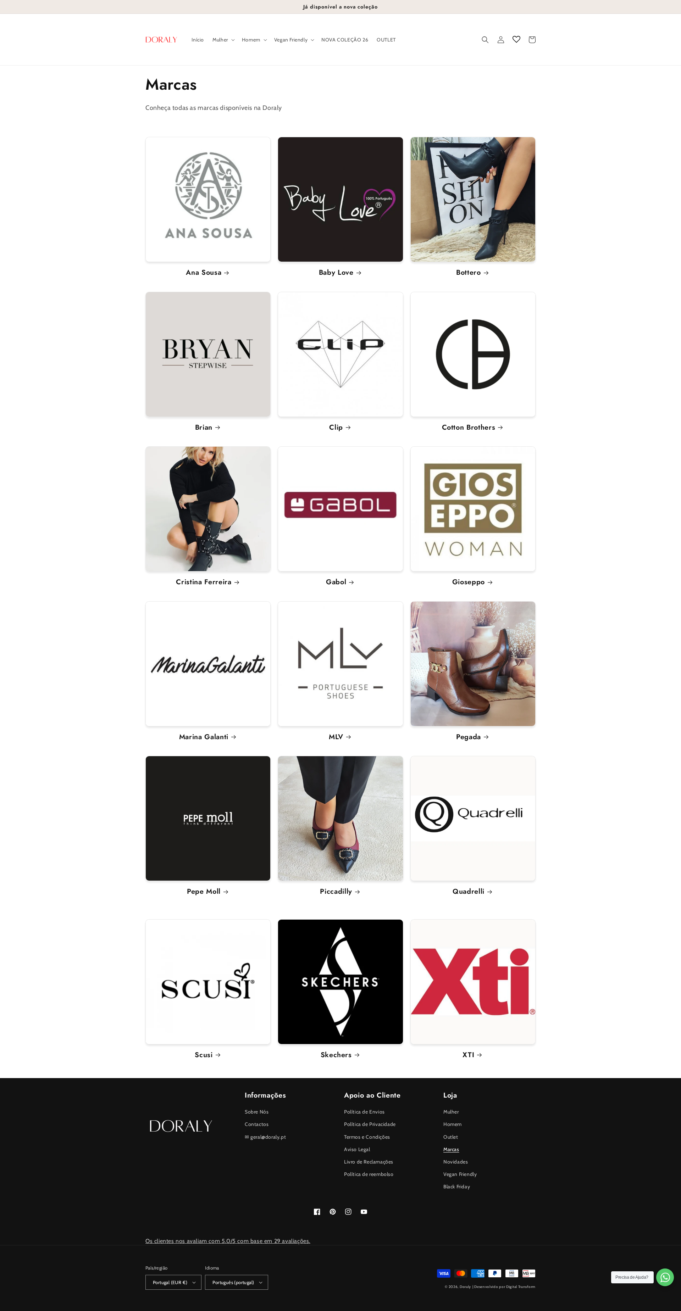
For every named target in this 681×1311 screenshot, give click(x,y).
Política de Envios (364, 1112)
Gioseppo (468, 582)
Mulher (451, 1112)
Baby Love (336, 272)
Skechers (336, 1054)
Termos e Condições (367, 1137)
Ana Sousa (203, 272)
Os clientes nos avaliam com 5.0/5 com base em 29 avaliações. (227, 1241)
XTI (468, 1054)
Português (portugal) (233, 1282)
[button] (223, 39)
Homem (452, 1124)
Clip (336, 427)
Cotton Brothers (468, 427)
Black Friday (456, 1186)
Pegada (468, 736)
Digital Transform (521, 1286)
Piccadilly (336, 891)
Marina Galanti (203, 736)
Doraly (465, 1286)
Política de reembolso (369, 1174)
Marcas (451, 1149)
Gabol (336, 582)
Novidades (455, 1162)
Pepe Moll (204, 891)
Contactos (256, 1124)
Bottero (468, 272)
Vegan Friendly (460, 1174)
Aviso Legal (357, 1149)
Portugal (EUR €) (170, 1282)
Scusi (203, 1054)
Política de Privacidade (370, 1124)
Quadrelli (469, 891)
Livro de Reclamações (368, 1162)
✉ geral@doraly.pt (265, 1137)
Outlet (450, 1137)
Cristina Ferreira (203, 582)
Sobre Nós (256, 1112)
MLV (336, 736)
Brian (203, 427)
